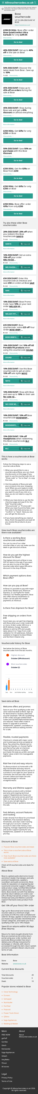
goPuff (4, 1038)
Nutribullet (8, 1002)
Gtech (4, 1045)
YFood (4, 1063)
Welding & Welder (11, 1024)
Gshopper (8, 999)
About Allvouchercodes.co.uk (28, 1036)
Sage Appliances (10, 1020)
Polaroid (7, 1009)
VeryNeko (5, 1059)
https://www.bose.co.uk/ (22, 25)
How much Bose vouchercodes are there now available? (20, 857)
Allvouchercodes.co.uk (19, 2)
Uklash (4, 1056)
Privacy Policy (7, 1078)
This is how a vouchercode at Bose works (17, 851)
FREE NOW (6, 1035)
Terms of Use (7, 1081)
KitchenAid (6, 1049)
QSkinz (6, 1016)
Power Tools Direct (11, 1013)
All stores (5, 1066)
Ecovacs (7, 995)
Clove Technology (11, 992)
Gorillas (5, 1042)
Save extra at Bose (11, 861)
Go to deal (18, 42)
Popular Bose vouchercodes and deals (19, 847)
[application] (19, 682)
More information (8, 124)
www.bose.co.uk (19, 964)
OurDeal (7, 1006)
